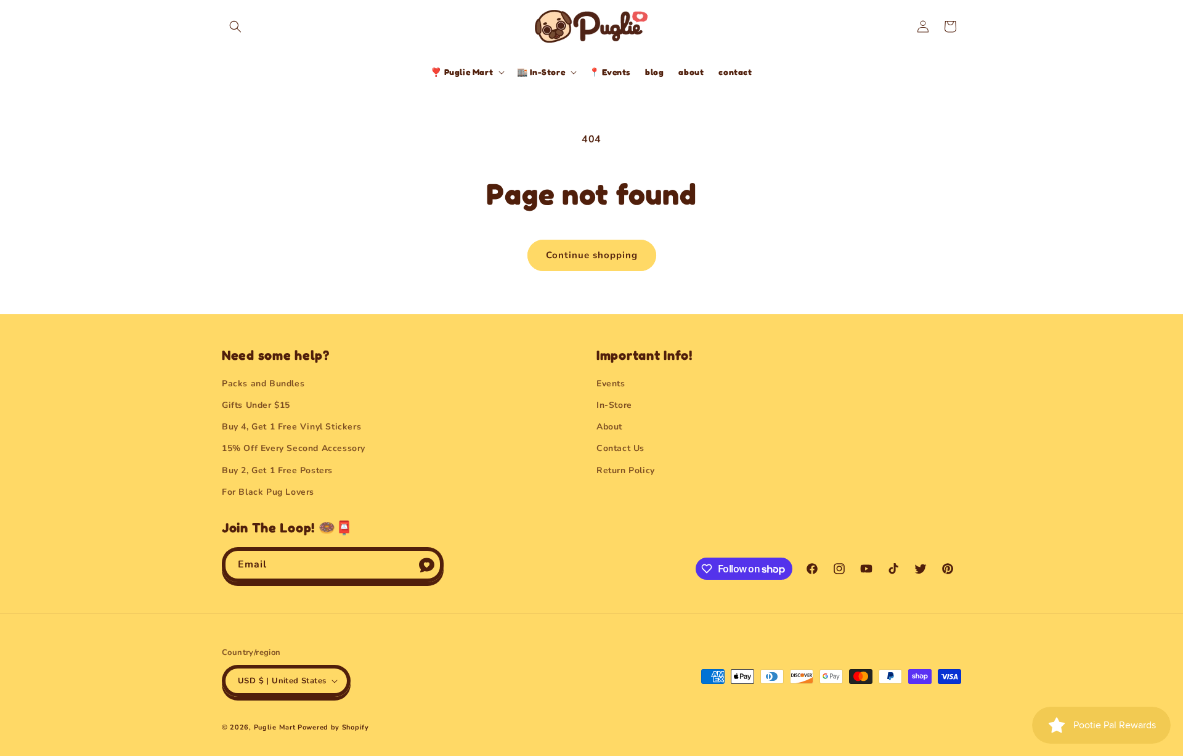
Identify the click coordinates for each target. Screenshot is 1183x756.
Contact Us (620, 448)
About (609, 427)
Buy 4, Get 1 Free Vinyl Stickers (291, 427)
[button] (235, 26)
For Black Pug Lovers (268, 492)
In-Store (614, 405)
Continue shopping (592, 255)
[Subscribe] (426, 564)
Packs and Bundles (263, 383)
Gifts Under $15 (256, 405)
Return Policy (625, 470)
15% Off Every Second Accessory (293, 448)
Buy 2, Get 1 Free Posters (277, 470)
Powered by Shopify (333, 727)
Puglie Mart (275, 727)
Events (610, 383)
